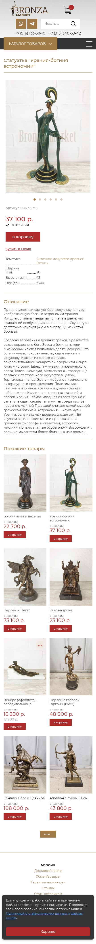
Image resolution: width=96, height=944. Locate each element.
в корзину (22, 236)
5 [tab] (56, 199)
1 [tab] (34, 199)
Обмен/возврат (48, 877)
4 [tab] (51, 199)
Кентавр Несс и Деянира (24, 798)
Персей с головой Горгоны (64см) (65, 702)
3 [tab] (45, 199)
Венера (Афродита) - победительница (21, 702)
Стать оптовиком (48, 894)
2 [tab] (40, 199)
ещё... (48, 834)
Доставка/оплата (48, 871)
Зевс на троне (61, 610)
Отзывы (48, 888)
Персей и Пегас (17, 610)
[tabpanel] (48, 136)
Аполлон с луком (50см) (69, 798)
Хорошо (48, 932)
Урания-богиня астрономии (62, 518)
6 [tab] (61, 199)
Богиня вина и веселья (22, 516)
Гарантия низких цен (48, 882)
